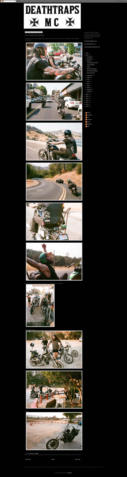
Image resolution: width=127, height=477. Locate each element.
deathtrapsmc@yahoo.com (90, 41)
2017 (87, 55)
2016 (87, 94)
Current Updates (91, 64)
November (89, 59)
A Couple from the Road (92, 62)
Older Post (77, 459)
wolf (88, 126)
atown (88, 121)
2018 (87, 53)
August (89, 77)
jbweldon (89, 124)
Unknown (89, 119)
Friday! (88, 67)
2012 (87, 102)
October (89, 61)
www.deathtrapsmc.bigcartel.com (92, 47)
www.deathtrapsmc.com (89, 44)
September (89, 75)
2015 (87, 96)
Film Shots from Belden (92, 71)
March (88, 87)
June (88, 81)
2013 (87, 100)
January (89, 91)
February (89, 89)
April (88, 85)
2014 (87, 98)
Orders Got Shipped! (91, 69)
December (89, 57)
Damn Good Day (91, 73)
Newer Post (28, 459)
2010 (87, 106)
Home (53, 459)
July (88, 79)
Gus (88, 117)
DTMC (88, 112)
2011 (87, 104)
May (88, 83)
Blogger (70, 472)
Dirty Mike (89, 115)
